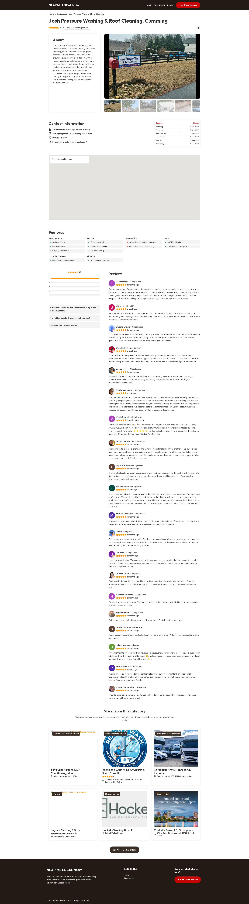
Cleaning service (112, 794)
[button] (197, 66)
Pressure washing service (77, 27)
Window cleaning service (115, 733)
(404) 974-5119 (59, 137)
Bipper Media (64, 882)
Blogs (170, 5)
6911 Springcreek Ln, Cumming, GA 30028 (72, 133)
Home (148, 5)
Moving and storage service (168, 733)
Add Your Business (189, 5)
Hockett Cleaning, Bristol (117, 830)
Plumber (57, 794)
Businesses (159, 5)
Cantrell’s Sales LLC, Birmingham (173, 830)
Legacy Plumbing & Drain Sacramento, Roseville (66, 831)
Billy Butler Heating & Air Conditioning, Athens (65, 771)
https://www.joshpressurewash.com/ (69, 142)
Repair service (163, 794)
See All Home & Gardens (124, 849)
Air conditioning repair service (66, 733)
